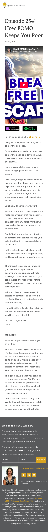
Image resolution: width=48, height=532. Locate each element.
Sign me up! (41, 460)
